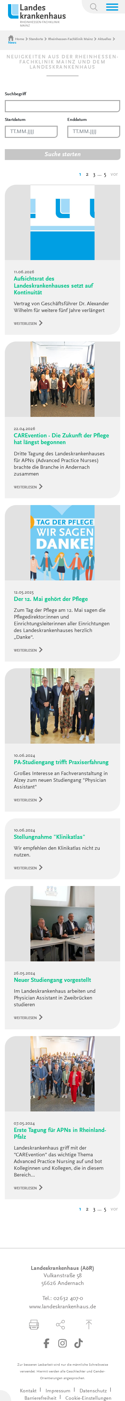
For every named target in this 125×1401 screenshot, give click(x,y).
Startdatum (15, 120)
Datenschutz (93, 1391)
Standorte (36, 39)
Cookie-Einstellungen (88, 1398)
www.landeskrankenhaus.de (62, 1307)
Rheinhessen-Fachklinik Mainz (70, 39)
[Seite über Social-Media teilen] (60, 1324)
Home (19, 39)
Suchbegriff (15, 94)
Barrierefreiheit (40, 1398)
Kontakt (28, 1391)
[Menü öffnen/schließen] (112, 7)
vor (114, 174)
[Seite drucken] (34, 1324)
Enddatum (77, 120)
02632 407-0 (68, 1299)
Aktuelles (104, 39)
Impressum (58, 1391)
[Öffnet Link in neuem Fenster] (46, 1343)
